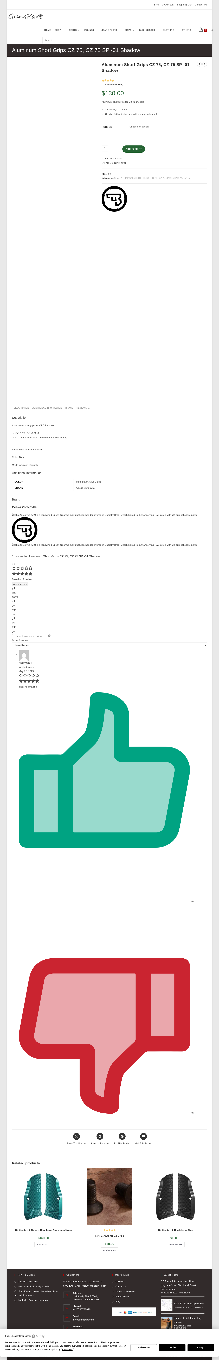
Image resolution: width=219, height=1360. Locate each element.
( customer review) (112, 84)
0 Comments (184, 1293)
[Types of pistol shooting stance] (166, 1323)
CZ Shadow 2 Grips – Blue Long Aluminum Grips (43, 1230)
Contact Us (201, 4)
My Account (168, 4)
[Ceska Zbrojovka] (114, 199)
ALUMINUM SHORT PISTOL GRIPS (139, 178)
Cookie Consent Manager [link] (17, 1336)
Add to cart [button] (43, 1244)
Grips (117, 178)
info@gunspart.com (83, 1319)
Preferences (144, 1347)
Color (107, 127)
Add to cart (134, 149)
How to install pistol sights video (34, 1286)
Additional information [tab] (47, 408)
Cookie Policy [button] (119, 1346)
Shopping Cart (184, 4)
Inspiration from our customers (33, 1300)
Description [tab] (21, 408)
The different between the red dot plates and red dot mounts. (36, 1293)
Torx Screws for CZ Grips (109, 1235)
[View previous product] (199, 64)
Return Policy (122, 1296)
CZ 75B (187, 178)
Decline (172, 1347)
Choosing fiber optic (28, 1281)
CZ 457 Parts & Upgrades (189, 1303)
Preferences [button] (67, 1349)
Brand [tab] (69, 408)
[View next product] (204, 64)
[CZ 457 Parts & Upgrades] (166, 1305)
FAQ (117, 1301)
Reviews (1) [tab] (83, 408)
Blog (156, 4)
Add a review (20, 584)
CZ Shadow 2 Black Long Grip (175, 1230)
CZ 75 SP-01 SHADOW (170, 178)
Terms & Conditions (125, 1291)
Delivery (119, 1281)
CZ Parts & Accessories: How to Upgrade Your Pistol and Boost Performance (179, 1285)
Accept (200, 1347)
